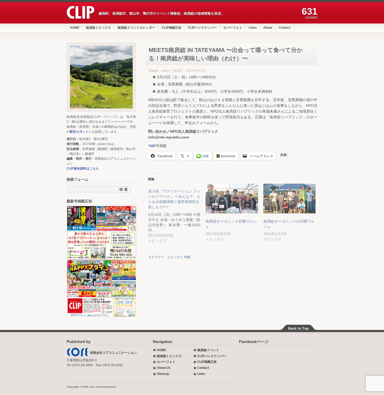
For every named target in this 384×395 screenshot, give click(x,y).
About (267, 28)
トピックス (175, 257)
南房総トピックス (98, 28)
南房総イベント (208, 350)
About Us (164, 368)
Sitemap (163, 374)
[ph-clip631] (101, 77)
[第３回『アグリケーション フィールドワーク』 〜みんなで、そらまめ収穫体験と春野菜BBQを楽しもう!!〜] (177, 213)
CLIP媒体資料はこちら (83, 168)
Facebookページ (254, 341)
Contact (284, 28)
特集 (187, 257)
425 (152, 146)
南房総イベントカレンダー (136, 28)
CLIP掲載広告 (171, 28)
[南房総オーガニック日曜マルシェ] (232, 199)
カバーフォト (232, 28)
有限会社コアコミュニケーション (113, 353)
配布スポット (79, 131)
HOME (74, 28)
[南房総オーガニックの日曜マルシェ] (289, 199)
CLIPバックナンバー (202, 28)
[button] (81, 218)
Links (253, 28)
